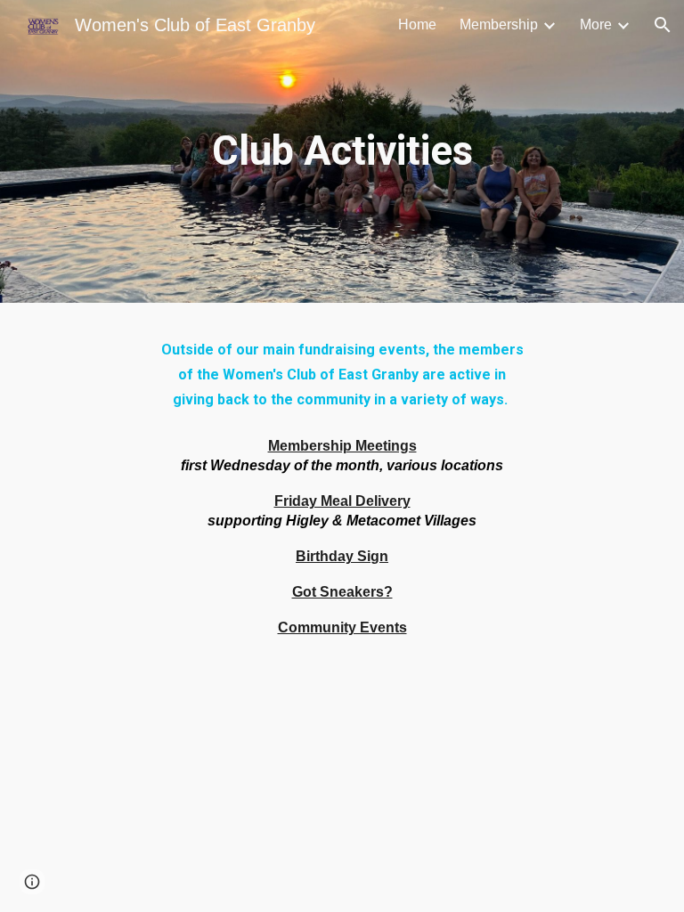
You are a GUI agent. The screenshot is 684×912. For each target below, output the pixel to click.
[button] (662, 25)
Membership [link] (499, 24)
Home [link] (417, 24)
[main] (341, 152)
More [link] (596, 24)
